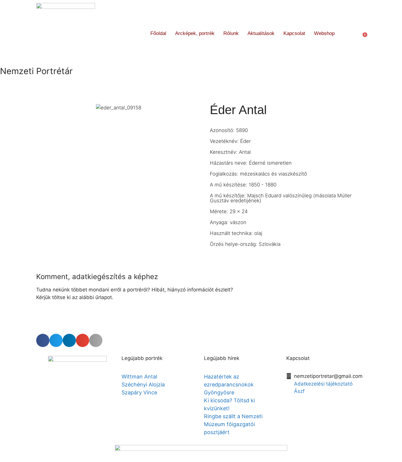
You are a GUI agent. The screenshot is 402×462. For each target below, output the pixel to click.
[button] (350, 33)
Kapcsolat (294, 33)
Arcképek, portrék (195, 33)
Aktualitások (261, 33)
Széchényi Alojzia (143, 384)
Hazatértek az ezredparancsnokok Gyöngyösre (229, 384)
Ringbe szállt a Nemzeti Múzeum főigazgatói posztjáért (233, 424)
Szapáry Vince (139, 392)
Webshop (324, 33)
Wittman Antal (140, 376)
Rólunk (231, 33)
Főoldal (158, 33)
